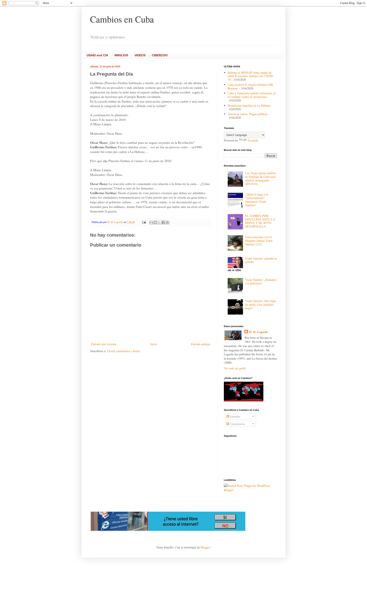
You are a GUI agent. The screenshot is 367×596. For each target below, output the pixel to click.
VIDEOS (139, 55)
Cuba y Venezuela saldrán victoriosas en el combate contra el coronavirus (252, 95)
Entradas (234, 416)
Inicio (153, 344)
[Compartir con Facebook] (163, 222)
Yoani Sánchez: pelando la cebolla (261, 260)
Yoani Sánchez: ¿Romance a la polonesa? (261, 281)
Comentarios (237, 424)
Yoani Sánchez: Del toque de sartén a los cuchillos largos (260, 304)
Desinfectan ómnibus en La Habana (249, 105)
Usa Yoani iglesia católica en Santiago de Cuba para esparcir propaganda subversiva (260, 178)
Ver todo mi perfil (235, 368)
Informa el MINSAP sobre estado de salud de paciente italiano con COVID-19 (251, 76)
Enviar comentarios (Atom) (123, 351)
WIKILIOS (121, 55)
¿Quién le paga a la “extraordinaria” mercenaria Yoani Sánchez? (256, 199)
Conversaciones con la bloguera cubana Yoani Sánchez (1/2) (258, 240)
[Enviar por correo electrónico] (151, 222)
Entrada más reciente (103, 344)
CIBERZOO (160, 55)
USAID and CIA (97, 55)
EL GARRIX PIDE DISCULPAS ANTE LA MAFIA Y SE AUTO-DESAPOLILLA (260, 221)
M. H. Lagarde (258, 332)
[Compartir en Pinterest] (167, 222)
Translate (252, 140)
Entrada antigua (200, 344)
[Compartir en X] (159, 222)
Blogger (205, 547)
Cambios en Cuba (122, 19)
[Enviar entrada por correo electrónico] (144, 222)
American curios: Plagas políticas (248, 114)
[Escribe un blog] (155, 222)
